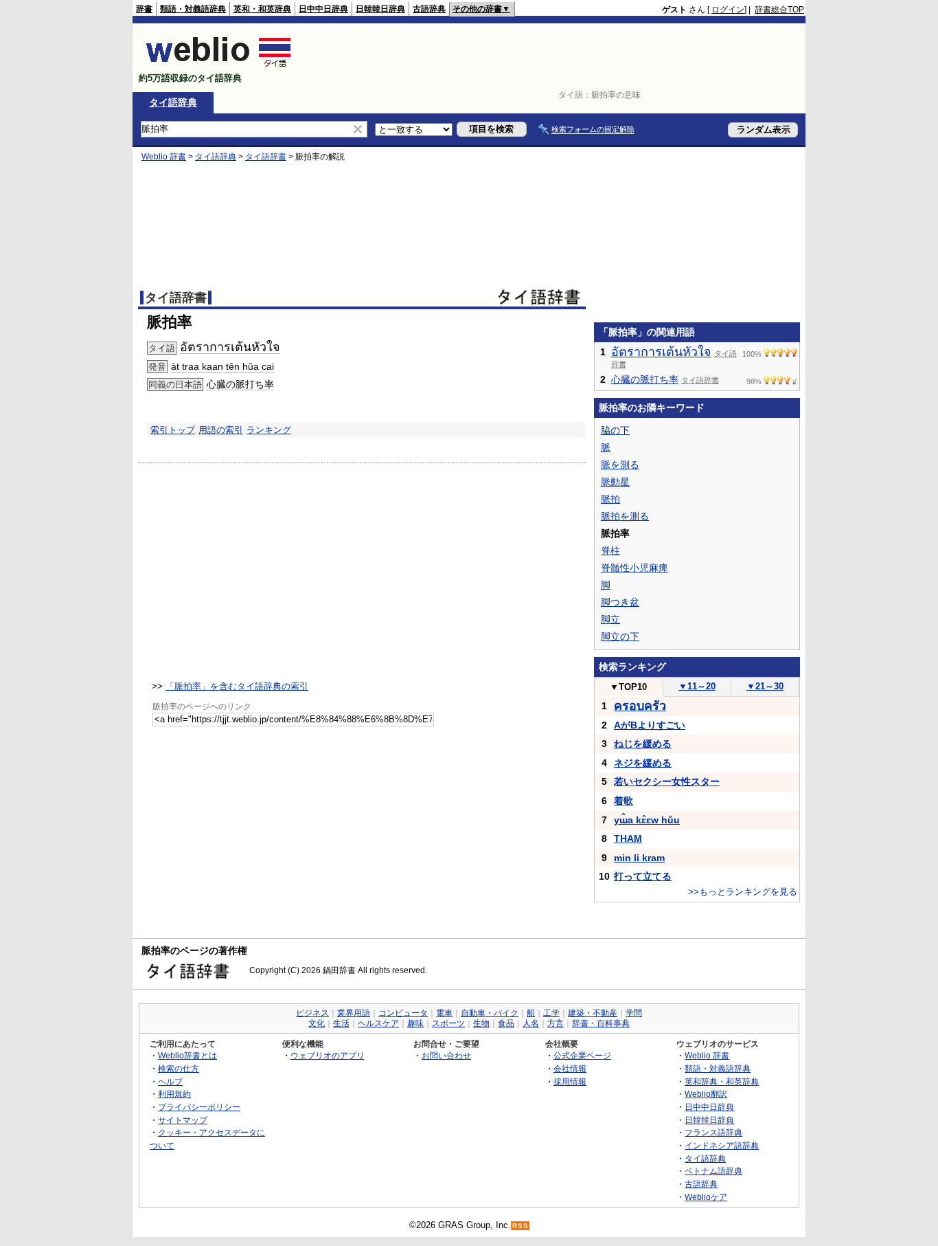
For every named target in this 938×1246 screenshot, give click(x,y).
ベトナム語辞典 (713, 1170)
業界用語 (353, 1013)
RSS (520, 1226)
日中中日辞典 (323, 9)
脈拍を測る (625, 516)
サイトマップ (182, 1119)
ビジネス (312, 1013)
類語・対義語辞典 (193, 9)
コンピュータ (403, 1013)
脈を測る (620, 464)
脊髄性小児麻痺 (634, 567)
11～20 (697, 686)
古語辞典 (429, 9)
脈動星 (615, 481)
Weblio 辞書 (163, 157)
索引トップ (172, 430)
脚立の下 (620, 636)
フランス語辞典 (713, 1132)
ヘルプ (170, 1081)
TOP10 (628, 687)
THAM (628, 838)
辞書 (144, 9)
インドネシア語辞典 (722, 1145)
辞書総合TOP (779, 9)
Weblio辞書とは (187, 1055)
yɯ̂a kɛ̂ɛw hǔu (647, 819)
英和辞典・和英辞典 (722, 1081)
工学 (551, 1013)
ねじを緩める (643, 743)
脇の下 (615, 430)
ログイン (727, 9)
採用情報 (569, 1081)
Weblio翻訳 (706, 1093)
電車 (444, 1013)
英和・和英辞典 (262, 9)
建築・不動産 (592, 1013)
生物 (481, 1023)
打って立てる (643, 876)
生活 (341, 1023)
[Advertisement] (554, 58)
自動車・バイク (489, 1013)
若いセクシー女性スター (667, 781)
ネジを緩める (643, 762)
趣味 (415, 1023)
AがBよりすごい (649, 725)
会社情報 (569, 1068)
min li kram (639, 857)
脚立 (610, 619)
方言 (555, 1023)
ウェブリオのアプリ (327, 1055)
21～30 (764, 686)
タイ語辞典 (173, 102)
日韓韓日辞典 (380, 9)
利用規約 (174, 1093)
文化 (316, 1023)
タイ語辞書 (265, 157)
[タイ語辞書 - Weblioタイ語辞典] (219, 66)
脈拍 (610, 498)
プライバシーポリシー (199, 1106)
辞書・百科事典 (601, 1023)
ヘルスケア (378, 1023)
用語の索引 (220, 430)
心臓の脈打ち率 (240, 384)
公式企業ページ (582, 1055)
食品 (506, 1023)
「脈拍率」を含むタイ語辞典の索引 (236, 686)
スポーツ (448, 1023)
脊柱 (610, 550)
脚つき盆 (620, 602)
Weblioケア (706, 1196)
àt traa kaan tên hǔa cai (222, 366)
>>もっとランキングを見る (742, 892)
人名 (531, 1023)
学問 (634, 1013)
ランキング (269, 430)
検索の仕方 (178, 1068)
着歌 (623, 800)
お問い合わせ (446, 1055)
